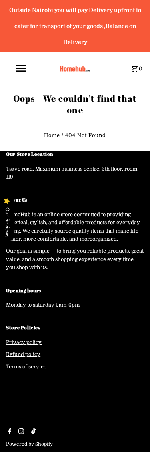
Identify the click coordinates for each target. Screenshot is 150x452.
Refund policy (23, 354)
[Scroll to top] (133, 431)
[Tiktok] (32, 432)
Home (52, 135)
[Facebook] (8, 432)
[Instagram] (20, 432)
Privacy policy (24, 342)
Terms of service (26, 367)
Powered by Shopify (29, 444)
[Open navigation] (30, 68)
